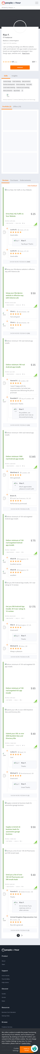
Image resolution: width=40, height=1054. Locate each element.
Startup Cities (6, 1016)
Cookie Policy (25, 1043)
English (5, 43)
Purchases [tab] (14, 180)
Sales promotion (26, 81)
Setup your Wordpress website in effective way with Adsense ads (14, 295)
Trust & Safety (6, 979)
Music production (7, 90)
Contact (20, 67)
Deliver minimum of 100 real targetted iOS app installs (14, 690)
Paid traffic (29, 84)
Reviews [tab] (5, 180)
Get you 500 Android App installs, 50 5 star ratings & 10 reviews (15, 608)
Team (3, 964)
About (3, 961)
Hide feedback (32, 186)
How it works (5, 975)
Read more (26, 53)
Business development (9, 84)
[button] (36, 3)
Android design (7, 81)
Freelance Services (7, 1027)
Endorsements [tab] (25, 180)
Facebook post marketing (23, 87)
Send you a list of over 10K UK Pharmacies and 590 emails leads (14, 877)
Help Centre (5, 982)
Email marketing (17, 81)
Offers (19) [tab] (17, 106)
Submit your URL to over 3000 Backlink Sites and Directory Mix (15, 735)
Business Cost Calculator (9, 1012)
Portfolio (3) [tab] (6, 106)
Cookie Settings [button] (16, 1049)
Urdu (10, 43)
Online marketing (20, 84)
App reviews (17, 90)
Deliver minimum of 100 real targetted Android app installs (14, 542)
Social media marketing (9, 87)
